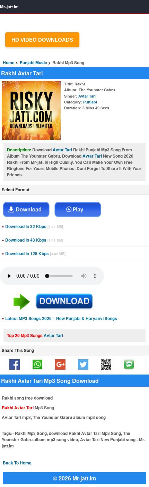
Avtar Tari (87, 96)
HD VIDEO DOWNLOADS (42, 40)
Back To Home (17, 463)
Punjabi (90, 101)
